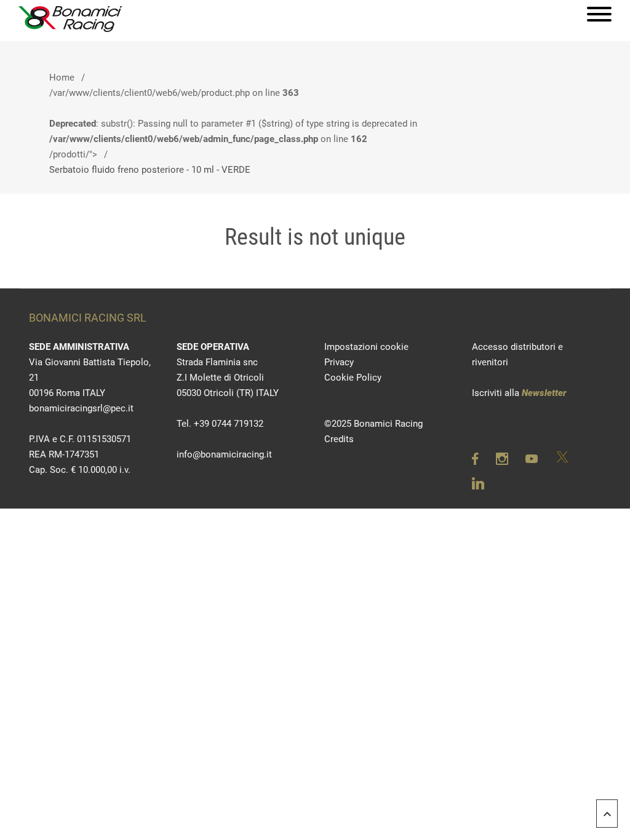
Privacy (339, 362)
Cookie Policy (352, 377)
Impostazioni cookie (366, 346)
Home (61, 77)
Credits (339, 439)
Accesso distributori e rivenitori (517, 354)
